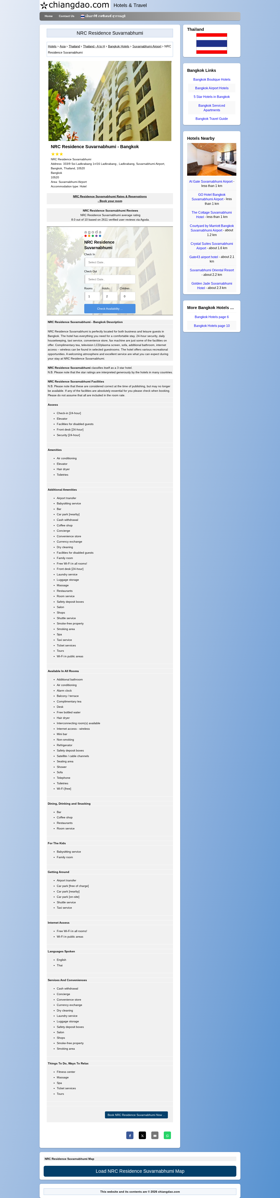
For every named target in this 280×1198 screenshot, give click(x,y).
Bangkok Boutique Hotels (211, 79)
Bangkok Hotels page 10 (212, 326)
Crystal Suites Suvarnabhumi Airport (212, 246)
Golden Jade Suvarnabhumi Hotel (211, 286)
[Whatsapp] (167, 1135)
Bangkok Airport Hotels (212, 88)
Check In (89, 254)
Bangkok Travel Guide (212, 118)
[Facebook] (129, 1135)
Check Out (90, 271)
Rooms (88, 288)
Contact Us (66, 16)
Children (124, 288)
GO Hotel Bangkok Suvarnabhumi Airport (208, 197)
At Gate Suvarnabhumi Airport (211, 181)
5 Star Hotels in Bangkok (212, 97)
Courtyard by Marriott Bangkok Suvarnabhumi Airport (212, 228)
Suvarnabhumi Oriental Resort (212, 270)
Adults (106, 288)
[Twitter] (142, 1135)
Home (49, 16)
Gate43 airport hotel (204, 257)
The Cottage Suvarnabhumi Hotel (212, 215)
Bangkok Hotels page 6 (212, 317)
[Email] (154, 1135)
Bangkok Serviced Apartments (211, 108)
